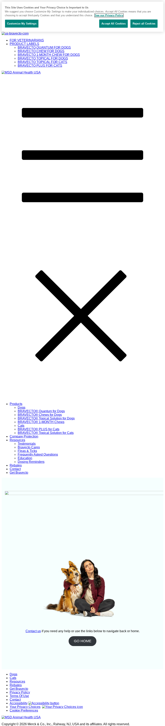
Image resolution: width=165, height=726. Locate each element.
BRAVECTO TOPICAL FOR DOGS (43, 58)
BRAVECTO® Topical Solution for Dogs (46, 418)
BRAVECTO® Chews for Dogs (40, 414)
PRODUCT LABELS (24, 44)
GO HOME (82, 641)
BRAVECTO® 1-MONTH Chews (41, 422)
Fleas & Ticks (27, 451)
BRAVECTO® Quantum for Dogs (41, 411)
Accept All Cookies (113, 23)
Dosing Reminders (31, 461)
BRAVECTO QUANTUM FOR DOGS (44, 47)
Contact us (33, 631)
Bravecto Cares (29, 447)
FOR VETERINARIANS (27, 40)
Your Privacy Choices (25, 707)
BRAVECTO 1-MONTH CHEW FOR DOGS (49, 54)
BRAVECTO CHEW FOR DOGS (41, 51)
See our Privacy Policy (109, 15)
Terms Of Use (19, 696)
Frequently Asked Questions (38, 454)
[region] (82, 17)
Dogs (21, 407)
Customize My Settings (21, 23)
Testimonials (27, 443)
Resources (17, 440)
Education (25, 458)
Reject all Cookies (144, 23)
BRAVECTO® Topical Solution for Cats (46, 433)
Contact (15, 469)
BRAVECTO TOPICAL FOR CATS (42, 62)
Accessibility (19, 703)
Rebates (16, 465)
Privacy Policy (20, 692)
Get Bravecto (19, 472)
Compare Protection (24, 436)
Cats (21, 425)
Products (16, 404)
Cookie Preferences (24, 710)
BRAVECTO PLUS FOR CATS (40, 65)
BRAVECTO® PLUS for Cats (38, 429)
